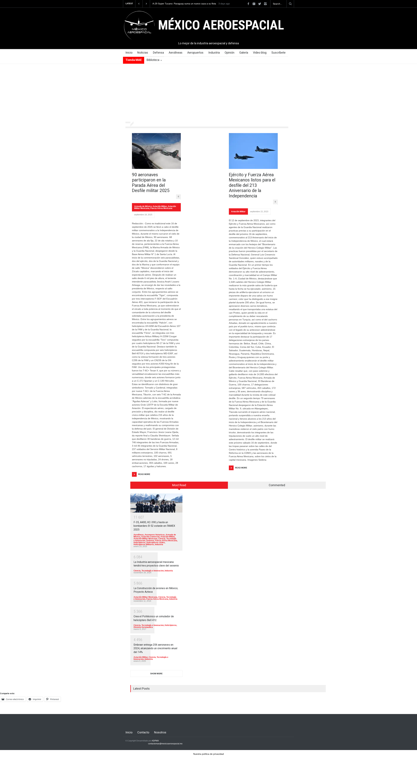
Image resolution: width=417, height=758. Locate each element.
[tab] (179, 486)
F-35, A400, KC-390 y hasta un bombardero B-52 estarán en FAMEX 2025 (154, 526)
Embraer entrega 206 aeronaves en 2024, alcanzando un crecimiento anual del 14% (155, 648)
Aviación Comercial (150, 537)
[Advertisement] (208, 93)
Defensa (158, 52)
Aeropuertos (195, 52)
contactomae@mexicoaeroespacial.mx (165, 744)
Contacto (143, 732)
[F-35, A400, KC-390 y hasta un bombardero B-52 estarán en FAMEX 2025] (156, 503)
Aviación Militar (160, 206)
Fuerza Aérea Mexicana (161, 208)
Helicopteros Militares (144, 544)
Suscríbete (278, 52)
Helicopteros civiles (155, 542)
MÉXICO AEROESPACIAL (221, 25)
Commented (277, 485)
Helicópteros (139, 542)
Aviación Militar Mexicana (145, 538)
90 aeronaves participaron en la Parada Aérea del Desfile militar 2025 (150, 182)
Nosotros (160, 732)
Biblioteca (153, 60)
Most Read (179, 485)
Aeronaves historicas (155, 535)
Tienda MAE (133, 60)
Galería (243, 52)
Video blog (259, 52)
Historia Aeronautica (143, 627)
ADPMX (155, 741)
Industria (214, 52)
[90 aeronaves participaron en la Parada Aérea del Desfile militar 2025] (156, 151)
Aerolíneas (175, 52)
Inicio (128, 52)
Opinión (229, 52)
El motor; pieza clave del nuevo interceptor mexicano (179, 3)
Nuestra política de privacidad (208, 754)
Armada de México (143, 206)
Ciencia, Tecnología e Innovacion (149, 571)
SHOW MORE (156, 673)
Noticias (142, 52)
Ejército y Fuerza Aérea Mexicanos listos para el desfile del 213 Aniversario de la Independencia (252, 185)
